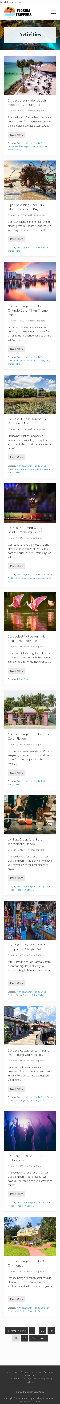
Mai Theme (36, 1401)
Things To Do (14, 250)
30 (51, 1331)
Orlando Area (14, 360)
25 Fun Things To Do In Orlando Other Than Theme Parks (28, 310)
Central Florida (33, 143)
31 (15, 1338)
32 (24, 1338)
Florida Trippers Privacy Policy (30, 1391)
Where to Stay (14, 149)
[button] (53, 12)
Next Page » (39, 1338)
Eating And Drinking (35, 886)
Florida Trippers (28, 1398)
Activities (21, 143)
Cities (43, 143)
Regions (27, 146)
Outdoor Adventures (31, 360)
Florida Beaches (15, 146)
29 (42, 1331)
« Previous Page (17, 1331)
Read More (16, 135)
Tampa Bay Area (39, 146)
